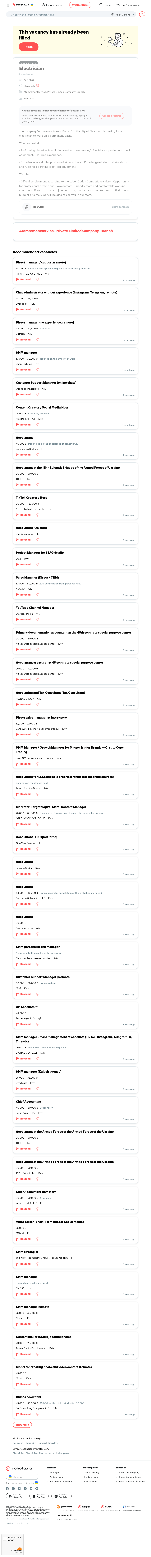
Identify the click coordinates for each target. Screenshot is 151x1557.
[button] (16, 1496)
